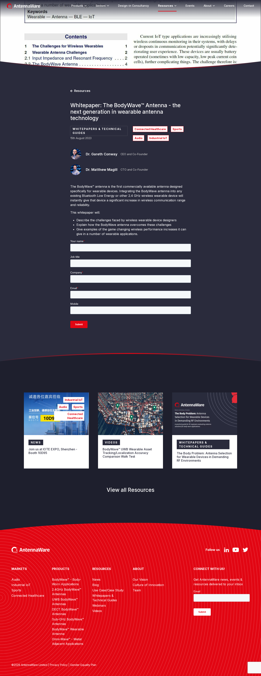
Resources (165, 5)
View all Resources (130, 490)
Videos (97, 611)
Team (137, 590)
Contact (249, 5)
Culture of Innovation (148, 585)
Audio (15, 579)
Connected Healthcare (27, 595)
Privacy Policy (59, 664)
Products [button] (77, 5)
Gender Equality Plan (83, 664)
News (96, 579)
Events (190, 5)
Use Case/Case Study (108, 590)
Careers (229, 5)
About (208, 5)
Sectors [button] (101, 5)
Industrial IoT (21, 585)
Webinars (99, 605)
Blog (95, 585)
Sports (16, 590)
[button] (85, 5)
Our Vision (140, 579)
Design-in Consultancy (133, 5)
